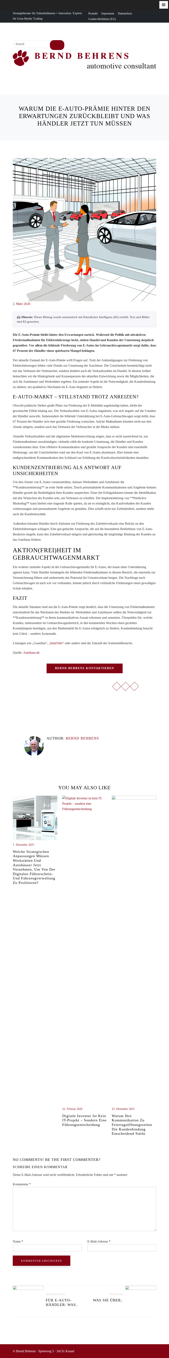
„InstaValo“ (56, 643)
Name (18, 1241)
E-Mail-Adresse (98, 1241)
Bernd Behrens (82, 738)
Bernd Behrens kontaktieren (84, 668)
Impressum (107, 13)
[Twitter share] (20, 703)
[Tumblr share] (31, 703)
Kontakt (93, 13)
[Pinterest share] (36, 703)
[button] (163, 5)
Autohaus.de (31, 652)
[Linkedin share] (25, 703)
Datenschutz (125, 13)
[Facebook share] (15, 703)
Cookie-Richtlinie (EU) (102, 19)
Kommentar (22, 1184)
